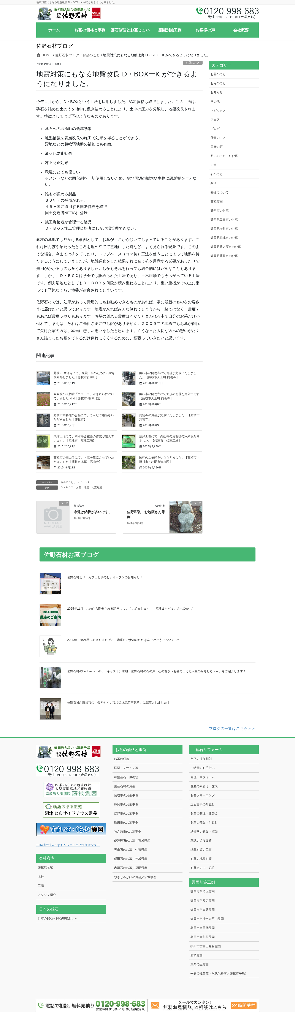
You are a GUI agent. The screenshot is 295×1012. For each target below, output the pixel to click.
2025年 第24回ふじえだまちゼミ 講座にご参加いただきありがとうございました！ (125, 640)
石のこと (217, 174)
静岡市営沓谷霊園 (202, 909)
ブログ (215, 128)
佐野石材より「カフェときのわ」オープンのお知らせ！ (105, 577)
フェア (215, 119)
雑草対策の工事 (201, 849)
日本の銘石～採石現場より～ (57, 918)
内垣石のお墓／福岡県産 (130, 868)
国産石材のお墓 (124, 786)
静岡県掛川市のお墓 (224, 228)
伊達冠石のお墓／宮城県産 (132, 840)
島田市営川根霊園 (202, 937)
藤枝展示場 (45, 867)
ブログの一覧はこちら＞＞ (232, 728)
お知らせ (217, 92)
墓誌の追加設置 (201, 840)
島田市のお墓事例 (126, 822)
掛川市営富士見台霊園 (205, 946)
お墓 (78, 487)
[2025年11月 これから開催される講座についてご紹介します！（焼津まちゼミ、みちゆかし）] (50, 615)
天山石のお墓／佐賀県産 (130, 849)
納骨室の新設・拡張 (204, 831)
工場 (41, 885)
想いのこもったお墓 (224, 156)
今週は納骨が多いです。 (93, 512)
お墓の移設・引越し (204, 822)
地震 (86, 487)
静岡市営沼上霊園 (202, 891)
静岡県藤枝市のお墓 (224, 256)
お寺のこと (218, 83)
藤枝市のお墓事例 (126, 795)
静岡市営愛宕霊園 (202, 900)
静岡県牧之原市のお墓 (226, 246)
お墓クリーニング (202, 795)
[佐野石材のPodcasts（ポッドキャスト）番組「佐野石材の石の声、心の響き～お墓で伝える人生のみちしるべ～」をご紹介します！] (50, 677)
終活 (214, 183)
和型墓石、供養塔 (126, 777)
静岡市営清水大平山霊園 (207, 918)
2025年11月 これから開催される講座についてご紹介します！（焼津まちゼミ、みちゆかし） (131, 608)
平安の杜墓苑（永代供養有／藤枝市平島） (219, 973)
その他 (215, 101)
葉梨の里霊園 (199, 964)
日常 (214, 165)
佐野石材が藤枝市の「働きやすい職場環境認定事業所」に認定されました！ (118, 702)
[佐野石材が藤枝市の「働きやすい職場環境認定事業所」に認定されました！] (50, 709)
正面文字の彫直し (202, 804)
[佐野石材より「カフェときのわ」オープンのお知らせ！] (50, 584)
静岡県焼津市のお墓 (224, 237)
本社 (41, 876)
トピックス (83, 482)
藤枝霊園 (217, 201)
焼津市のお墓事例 (126, 813)
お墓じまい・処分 (202, 868)
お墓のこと (193, 62)
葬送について (220, 192)
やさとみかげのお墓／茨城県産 (135, 877)
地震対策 (97, 487)
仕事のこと (218, 137)
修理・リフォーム (202, 777)
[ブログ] (52, 511)
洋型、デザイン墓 (126, 768)
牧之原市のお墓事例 (127, 831)
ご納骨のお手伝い (202, 768)
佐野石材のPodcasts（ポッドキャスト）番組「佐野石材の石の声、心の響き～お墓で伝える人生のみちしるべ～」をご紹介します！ (156, 671)
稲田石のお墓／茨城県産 (130, 858)
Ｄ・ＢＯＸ (66, 487)
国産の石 (217, 147)
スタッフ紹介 (47, 895)
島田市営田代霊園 (202, 928)
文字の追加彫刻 (201, 759)
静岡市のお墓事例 (126, 804)
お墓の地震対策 (201, 858)
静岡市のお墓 (220, 210)
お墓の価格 (121, 759)
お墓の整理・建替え (204, 813)
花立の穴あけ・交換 (204, 786)
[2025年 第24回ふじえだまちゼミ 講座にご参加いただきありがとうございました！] (50, 646)
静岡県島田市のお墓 (224, 219)
